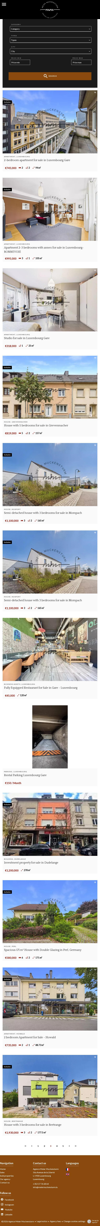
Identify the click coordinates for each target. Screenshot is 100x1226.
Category (16, 24)
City (13, 47)
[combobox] (50, 28)
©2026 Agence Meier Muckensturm (17, 1221)
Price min (16, 58)
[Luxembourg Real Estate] (50, 17)
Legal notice (42, 1221)
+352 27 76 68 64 (41, 1184)
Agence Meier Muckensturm (46, 1169)
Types (14, 35)
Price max (78, 58)
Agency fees (55, 1221)
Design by (95, 1221)
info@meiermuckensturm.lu (45, 1187)
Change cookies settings (74, 1221)
